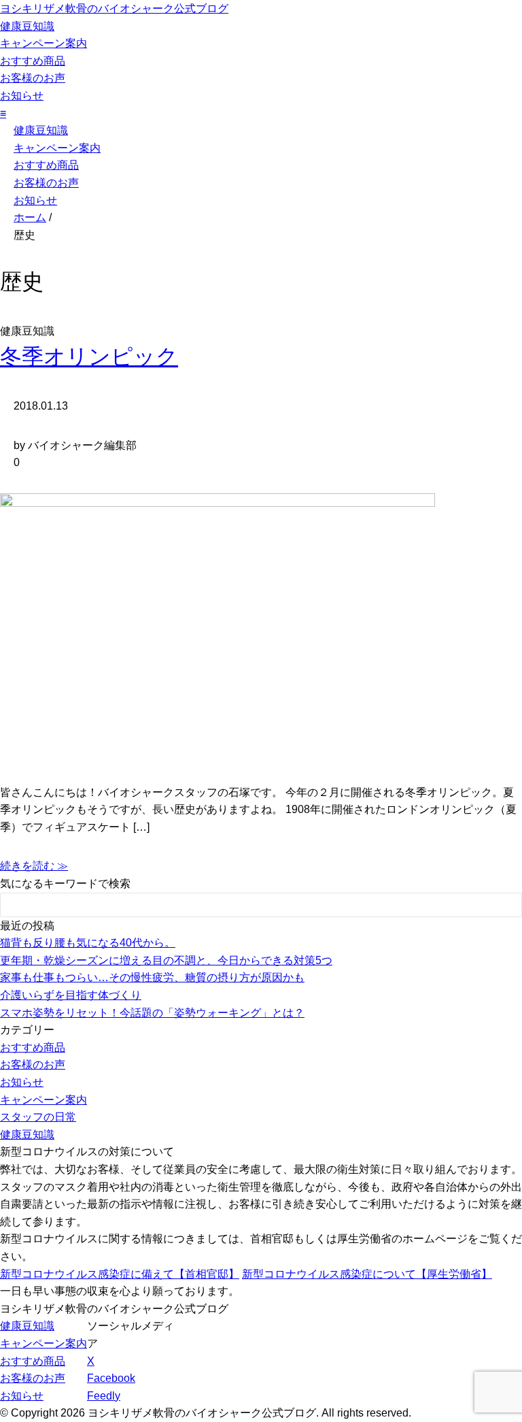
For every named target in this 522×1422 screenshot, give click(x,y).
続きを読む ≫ (34, 866)
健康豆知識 (27, 26)
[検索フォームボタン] (502, 907)
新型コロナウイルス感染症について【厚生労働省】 (367, 1274)
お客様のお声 (32, 78)
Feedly (103, 1396)
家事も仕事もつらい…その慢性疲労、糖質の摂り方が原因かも (152, 977)
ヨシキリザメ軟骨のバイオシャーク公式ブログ (114, 8)
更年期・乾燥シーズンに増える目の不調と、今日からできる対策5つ (166, 960)
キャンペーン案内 (43, 43)
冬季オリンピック (89, 356)
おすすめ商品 (32, 61)
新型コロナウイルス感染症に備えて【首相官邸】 (119, 1274)
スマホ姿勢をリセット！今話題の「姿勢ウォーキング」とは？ (152, 1013)
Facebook (111, 1378)
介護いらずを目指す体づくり (70, 995)
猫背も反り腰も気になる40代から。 (87, 942)
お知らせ (22, 95)
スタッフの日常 (38, 1117)
